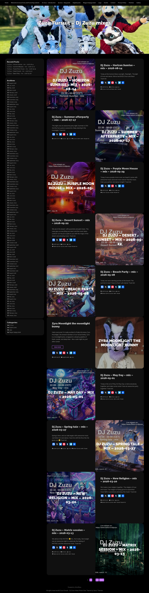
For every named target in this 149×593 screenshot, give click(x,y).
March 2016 (12, 282)
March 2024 (12, 146)
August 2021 (12, 214)
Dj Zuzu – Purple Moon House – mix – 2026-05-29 (119, 170)
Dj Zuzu (113, 87)
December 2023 (13, 153)
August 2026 (12, 83)
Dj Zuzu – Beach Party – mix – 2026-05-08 (119, 273)
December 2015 (13, 289)
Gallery (138, 2)
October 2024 (13, 130)
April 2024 (12, 144)
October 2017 (13, 264)
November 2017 (13, 261)
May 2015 (11, 296)
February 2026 (13, 92)
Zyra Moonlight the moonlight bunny (71, 325)
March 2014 (12, 310)
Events (106, 2)
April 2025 (12, 116)
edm (116, 89)
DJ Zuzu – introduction (48, 2)
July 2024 (12, 137)
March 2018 (12, 256)
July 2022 (12, 193)
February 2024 (13, 149)
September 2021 (13, 212)
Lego (99, 2)
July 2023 (12, 165)
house (119, 89)
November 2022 (13, 184)
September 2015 (13, 292)
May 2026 (12, 88)
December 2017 (13, 259)
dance (55, 246)
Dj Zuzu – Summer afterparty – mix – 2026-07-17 (70, 118)
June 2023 (12, 167)
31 (97, 580)
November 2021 (13, 207)
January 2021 (12, 228)
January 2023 (13, 179)
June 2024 (12, 139)
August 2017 (12, 268)
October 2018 (13, 242)
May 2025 (12, 113)
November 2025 (13, 99)
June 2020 (12, 235)
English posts (77, 2)
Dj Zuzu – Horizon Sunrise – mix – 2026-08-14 (117, 67)
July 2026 (12, 85)
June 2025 (12, 111)
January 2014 (12, 315)
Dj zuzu (104, 89)
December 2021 (13, 205)
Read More (57, 347)
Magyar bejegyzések (89, 2)
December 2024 (13, 125)
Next (101, 580)
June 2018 (12, 252)
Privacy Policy (122, 2)
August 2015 (12, 294)
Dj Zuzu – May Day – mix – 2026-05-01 (116, 377)
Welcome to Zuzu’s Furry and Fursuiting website (25, 2)
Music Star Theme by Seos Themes (91, 590)
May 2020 (12, 238)
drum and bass (110, 89)
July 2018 (12, 249)
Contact (113, 2)
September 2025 (13, 104)
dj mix (103, 192)
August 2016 (12, 273)
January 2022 (13, 203)
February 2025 (13, 120)
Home (6, 2)
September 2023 (14, 160)
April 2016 (12, 280)
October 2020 (13, 231)
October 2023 (13, 158)
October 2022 (13, 186)
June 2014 (12, 303)
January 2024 (13, 151)
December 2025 (13, 97)
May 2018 (12, 254)
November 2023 (13, 156)
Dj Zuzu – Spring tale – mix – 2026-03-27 (70, 428)
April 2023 (12, 172)
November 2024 (13, 128)
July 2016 (12, 275)
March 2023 (12, 174)
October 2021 (13, 210)
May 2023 (12, 170)
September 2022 (14, 188)
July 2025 (12, 109)
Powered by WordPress (74, 587)
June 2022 (12, 196)
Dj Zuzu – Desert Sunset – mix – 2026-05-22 (71, 222)
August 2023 (12, 163)
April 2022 (12, 198)
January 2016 (13, 287)
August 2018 (12, 247)
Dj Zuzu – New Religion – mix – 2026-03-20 (118, 480)
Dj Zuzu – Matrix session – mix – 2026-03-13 (68, 532)
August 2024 (12, 134)
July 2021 (11, 217)
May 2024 (12, 142)
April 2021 (12, 221)
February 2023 (13, 177)
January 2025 (13, 123)
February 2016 (13, 285)
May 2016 (12, 278)
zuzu (118, 87)
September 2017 (13, 266)
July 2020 (12, 233)
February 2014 (13, 313)
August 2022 (12, 191)
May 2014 (11, 306)
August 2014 (12, 299)
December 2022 (13, 181)
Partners (131, 2)
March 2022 (12, 200)
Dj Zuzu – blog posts (64, 2)
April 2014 (12, 308)
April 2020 (12, 240)
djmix (78, 138)
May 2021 (11, 219)
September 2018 (13, 245)
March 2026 (12, 90)
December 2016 (13, 271)
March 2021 (12, 224)
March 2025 (12, 118)
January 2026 (13, 95)
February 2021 (13, 226)
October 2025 (13, 102)
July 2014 (11, 301)
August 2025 (12, 106)
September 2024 (14, 132)
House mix (86, 138)
